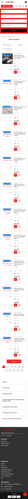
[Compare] (21, 63)
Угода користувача (5, 471)
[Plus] (10, 66)
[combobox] (14, 11)
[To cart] (15, 72)
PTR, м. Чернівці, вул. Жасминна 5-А (12, 484)
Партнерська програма (6, 469)
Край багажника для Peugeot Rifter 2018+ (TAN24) (19, 290)
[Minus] (4, 66)
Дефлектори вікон (5, 443)
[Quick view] (15, 63)
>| (21, 370)
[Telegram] (4, 435)
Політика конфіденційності (7, 474)
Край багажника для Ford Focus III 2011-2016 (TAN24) (20, 160)
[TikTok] (10, 435)
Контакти (3, 465)
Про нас (3, 463)
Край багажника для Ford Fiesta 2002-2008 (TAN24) (20, 83)
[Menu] (2, 2)
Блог (2, 478)
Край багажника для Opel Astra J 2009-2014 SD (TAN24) (20, 237)
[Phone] (2, 435)
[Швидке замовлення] (19, 72)
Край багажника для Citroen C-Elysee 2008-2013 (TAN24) (19, 57)
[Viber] (6, 435)
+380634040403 (8, 486)
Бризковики (4, 441)
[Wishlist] (18, 63)
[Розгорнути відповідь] (25, 382)
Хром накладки (4, 445)
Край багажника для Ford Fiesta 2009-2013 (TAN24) (20, 108)
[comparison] (20, 6)
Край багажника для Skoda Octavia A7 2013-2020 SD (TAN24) (19, 340)
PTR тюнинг (4, 36)
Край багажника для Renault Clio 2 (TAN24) (19, 315)
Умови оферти (4, 467)
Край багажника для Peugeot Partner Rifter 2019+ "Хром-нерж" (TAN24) (19, 263)
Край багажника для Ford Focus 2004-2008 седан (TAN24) (20, 134)
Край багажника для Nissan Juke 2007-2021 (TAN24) (19, 186)
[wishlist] (23, 6)
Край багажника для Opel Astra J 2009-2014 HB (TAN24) (20, 211)
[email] (8, 435)
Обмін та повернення (6, 476)
